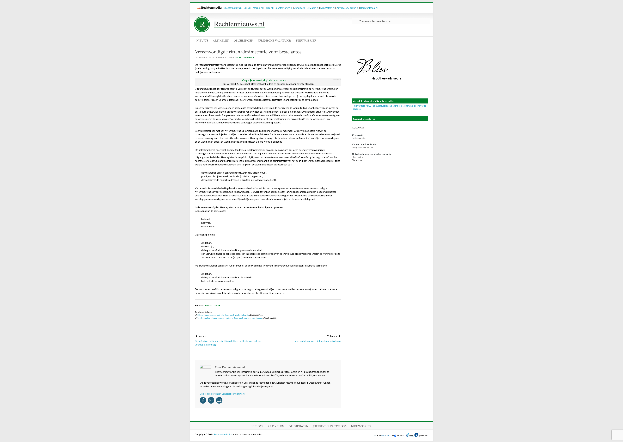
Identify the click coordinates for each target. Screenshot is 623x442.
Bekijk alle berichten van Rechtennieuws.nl (222, 393)
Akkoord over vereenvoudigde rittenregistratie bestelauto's (223, 315)
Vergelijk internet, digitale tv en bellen (264, 80)
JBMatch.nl (312, 7)
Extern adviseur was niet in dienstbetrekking (317, 340)
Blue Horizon (358, 157)
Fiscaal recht (212, 305)
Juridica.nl (299, 7)
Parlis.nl (269, 7)
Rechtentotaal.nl (369, 7)
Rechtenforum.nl (283, 7)
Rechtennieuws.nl (233, 7)
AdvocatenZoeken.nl (347, 7)
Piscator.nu (357, 160)
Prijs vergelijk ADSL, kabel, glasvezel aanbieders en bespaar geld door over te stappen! (267, 83)
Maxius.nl (258, 7)
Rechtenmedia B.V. (223, 434)
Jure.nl (247, 7)
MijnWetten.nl (327, 7)
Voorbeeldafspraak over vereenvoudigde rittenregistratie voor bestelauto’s (229, 318)
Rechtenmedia (359, 138)
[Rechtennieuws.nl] (229, 31)
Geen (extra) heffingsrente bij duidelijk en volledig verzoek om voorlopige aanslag (228, 342)
